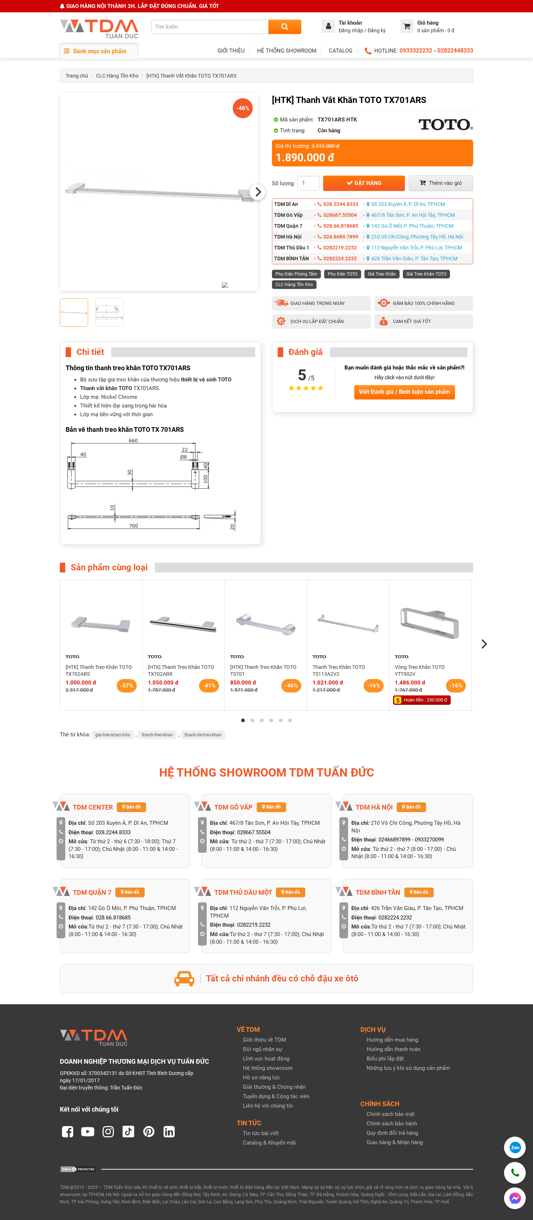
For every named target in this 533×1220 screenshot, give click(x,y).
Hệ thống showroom (268, 1068)
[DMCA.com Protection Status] (78, 1169)
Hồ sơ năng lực (261, 1077)
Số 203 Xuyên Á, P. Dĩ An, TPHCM (408, 204)
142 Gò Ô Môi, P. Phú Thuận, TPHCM (412, 226)
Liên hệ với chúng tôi (268, 1106)
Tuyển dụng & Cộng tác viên (276, 1096)
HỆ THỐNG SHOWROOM (287, 50)
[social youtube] (87, 1131)
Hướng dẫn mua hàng (392, 1040)
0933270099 (429, 839)
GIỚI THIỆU (231, 50)
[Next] (257, 192)
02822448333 (455, 50)
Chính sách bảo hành (392, 1123)
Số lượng (283, 183)
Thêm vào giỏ (444, 183)
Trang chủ (77, 76)
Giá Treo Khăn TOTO (426, 274)
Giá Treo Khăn (382, 274)
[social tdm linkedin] (169, 1131)
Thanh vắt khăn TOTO (106, 388)
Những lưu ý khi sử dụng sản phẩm (408, 1068)
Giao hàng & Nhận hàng (395, 1142)
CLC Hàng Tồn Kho (117, 76)
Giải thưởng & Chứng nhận (274, 1087)
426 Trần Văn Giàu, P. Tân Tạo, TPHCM (414, 258)
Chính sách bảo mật (391, 1114)
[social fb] (67, 1131)
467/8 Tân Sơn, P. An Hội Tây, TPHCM (413, 215)
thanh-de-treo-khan (203, 734)
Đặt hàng (367, 183)
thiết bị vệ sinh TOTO (206, 379)
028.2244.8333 (340, 204)
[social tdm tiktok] (128, 1131)
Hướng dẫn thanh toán (393, 1049)
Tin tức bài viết (261, 1133)
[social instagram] (108, 1131)
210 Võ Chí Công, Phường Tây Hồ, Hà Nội (417, 237)
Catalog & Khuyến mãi (269, 1143)
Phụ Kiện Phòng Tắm (296, 274)
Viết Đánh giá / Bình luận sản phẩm (404, 391)
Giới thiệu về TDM (264, 1040)
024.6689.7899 (340, 237)
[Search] (284, 27)
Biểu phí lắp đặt (385, 1058)
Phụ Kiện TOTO (343, 274)
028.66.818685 (340, 226)
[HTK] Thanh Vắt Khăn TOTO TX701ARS (191, 76)
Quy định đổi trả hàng (392, 1133)
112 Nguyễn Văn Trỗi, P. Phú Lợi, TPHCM (416, 248)
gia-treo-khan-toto (112, 734)
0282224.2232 (340, 258)
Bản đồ (133, 807)
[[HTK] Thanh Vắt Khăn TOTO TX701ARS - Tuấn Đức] (159, 192)
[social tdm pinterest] (148, 1131)
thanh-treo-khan (157, 734)
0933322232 (416, 50)
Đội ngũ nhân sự (262, 1049)
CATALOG (340, 50)
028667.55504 (340, 215)
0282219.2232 (340, 248)
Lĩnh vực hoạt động (266, 1058)
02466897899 (394, 839)
